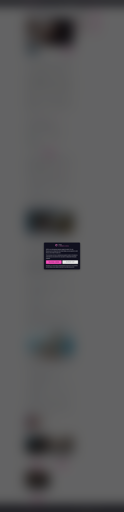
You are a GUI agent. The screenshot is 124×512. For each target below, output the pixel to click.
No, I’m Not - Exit (70, 262)
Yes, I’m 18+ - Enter (54, 262)
